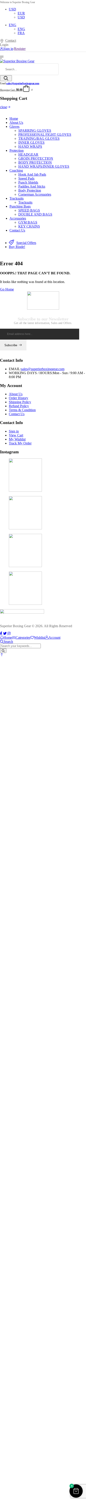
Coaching (16, 170)
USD (12, 9)
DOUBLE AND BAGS (35, 214)
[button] (2, 655)
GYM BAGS (27, 222)
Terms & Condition (22, 410)
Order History (18, 398)
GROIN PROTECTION (35, 158)
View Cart (16, 435)
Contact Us (17, 230)
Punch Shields (28, 182)
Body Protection (29, 190)
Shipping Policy (20, 402)
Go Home (7, 289)
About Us (16, 122)
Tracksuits (16, 198)
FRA (21, 33)
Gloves (14, 126)
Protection (16, 150)
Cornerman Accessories (34, 194)
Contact (10, 40)
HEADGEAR (28, 154)
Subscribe (10, 345)
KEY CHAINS (29, 226)
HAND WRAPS (30, 146)
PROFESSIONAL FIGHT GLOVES (44, 134)
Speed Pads (26, 178)
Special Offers (26, 243)
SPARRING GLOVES (34, 130)
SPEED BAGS (29, 210)
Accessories (17, 218)
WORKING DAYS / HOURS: (31, 373)
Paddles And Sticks (31, 186)
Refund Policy (19, 406)
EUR (21, 13)
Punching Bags (20, 206)
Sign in (14, 431)
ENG (12, 25)
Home (13, 118)
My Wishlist (17, 439)
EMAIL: (15, 369)
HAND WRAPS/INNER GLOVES (43, 166)
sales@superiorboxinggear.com (22, 83)
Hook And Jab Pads (32, 174)
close (3, 107)
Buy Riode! (17, 247)
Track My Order (20, 443)
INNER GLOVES (31, 142)
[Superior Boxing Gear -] (17, 61)
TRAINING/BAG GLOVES (39, 138)
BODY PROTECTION (35, 162)
